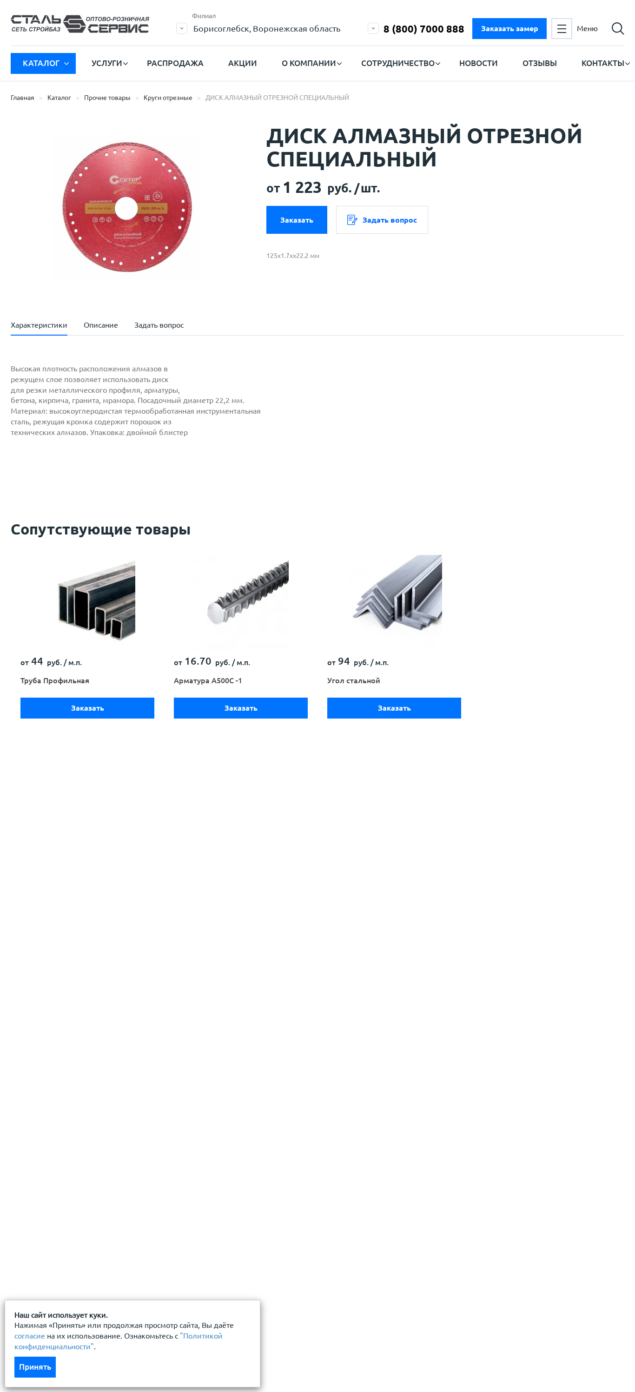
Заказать (296, 220)
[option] (127, 206)
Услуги (107, 63)
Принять (35, 1366)
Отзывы (540, 63)
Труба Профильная (54, 680)
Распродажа (175, 63)
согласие (29, 1336)
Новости (478, 63)
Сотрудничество (398, 63)
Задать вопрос (390, 220)
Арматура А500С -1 (208, 680)
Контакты (603, 63)
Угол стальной (353, 680)
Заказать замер (509, 28)
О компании (309, 63)
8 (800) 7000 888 (424, 28)
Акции (242, 63)
